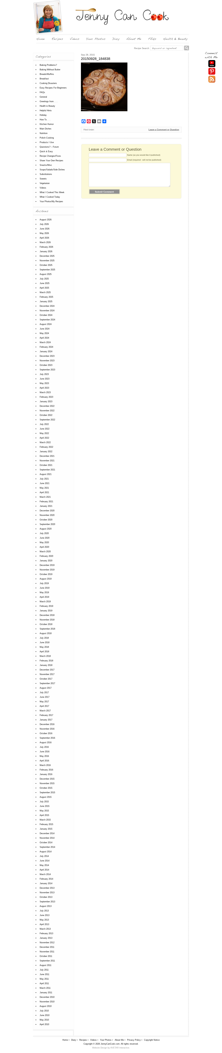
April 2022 (44, 438)
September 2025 (47, 269)
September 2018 (47, 629)
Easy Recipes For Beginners (53, 88)
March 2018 (45, 656)
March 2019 (45, 601)
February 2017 (46, 715)
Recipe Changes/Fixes (50, 156)
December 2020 (47, 510)
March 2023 (45, 392)
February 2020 (46, 556)
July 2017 (44, 692)
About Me (119, 1040)
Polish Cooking (47, 138)
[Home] (40, 39)
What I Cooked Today (50, 197)
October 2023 (46, 365)
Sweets (43, 178)
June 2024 (44, 329)
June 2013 (44, 915)
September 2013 (47, 901)
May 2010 (44, 1020)
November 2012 (47, 942)
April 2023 (44, 388)
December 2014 (47, 833)
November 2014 (47, 838)
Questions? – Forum (49, 147)
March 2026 (45, 242)
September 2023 (47, 369)
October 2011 (46, 956)
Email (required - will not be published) (144, 160)
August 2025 (46, 274)
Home (65, 1040)
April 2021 (44, 492)
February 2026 (46, 247)
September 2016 (47, 738)
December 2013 (47, 888)
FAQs (42, 92)
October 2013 (46, 897)
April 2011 (44, 983)
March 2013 (45, 929)
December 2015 (47, 779)
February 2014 (46, 879)
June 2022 (44, 429)
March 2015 (45, 820)
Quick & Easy (46, 151)
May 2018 (44, 647)
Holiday (43, 115)
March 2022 (45, 442)
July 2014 (44, 856)
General (43, 97)
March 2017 (45, 710)
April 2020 (44, 547)
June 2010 (44, 1015)
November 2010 (47, 1001)
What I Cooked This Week (52, 192)
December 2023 (47, 356)
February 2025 (46, 297)
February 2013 (46, 933)
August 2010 (46, 1006)
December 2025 (47, 256)
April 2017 (44, 706)
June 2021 (44, 483)
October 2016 (46, 733)
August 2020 (46, 529)
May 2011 (44, 979)
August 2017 (46, 688)
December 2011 (47, 947)
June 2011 (44, 974)
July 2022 (44, 424)
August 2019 (46, 579)
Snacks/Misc (46, 165)
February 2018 (46, 660)
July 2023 (44, 374)
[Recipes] (57, 39)
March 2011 (45, 988)
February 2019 (46, 606)
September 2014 (47, 847)
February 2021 (46, 501)
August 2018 (46, 633)
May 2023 (44, 383)
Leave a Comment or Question (164, 129)
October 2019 (46, 574)
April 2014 (44, 870)
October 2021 (46, 465)
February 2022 (46, 447)
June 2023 (44, 379)
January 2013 (46, 938)
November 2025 (47, 260)
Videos (43, 188)
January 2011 (46, 992)
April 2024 (44, 338)
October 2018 (46, 624)
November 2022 (47, 410)
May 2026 (44, 233)
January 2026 (46, 251)
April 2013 (44, 924)
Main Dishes (45, 128)
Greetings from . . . (49, 101)
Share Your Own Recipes (51, 160)
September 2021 (47, 469)
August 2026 (46, 219)
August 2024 (46, 324)
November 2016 (47, 729)
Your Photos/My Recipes (51, 201)
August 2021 (46, 474)
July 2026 (44, 224)
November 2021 (47, 460)
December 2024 (47, 306)
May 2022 (44, 433)
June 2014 (44, 860)
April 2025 (44, 288)
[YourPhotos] (95, 39)
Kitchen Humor (47, 124)
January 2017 (46, 720)
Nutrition (43, 133)
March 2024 (45, 342)
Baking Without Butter (50, 69)
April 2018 (44, 651)
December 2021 (47, 456)
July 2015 (44, 801)
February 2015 (46, 824)
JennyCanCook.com (110, 1044)
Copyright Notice (152, 1040)
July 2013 (44, 910)
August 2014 (46, 851)
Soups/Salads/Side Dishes (52, 169)
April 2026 (44, 238)
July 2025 (44, 278)
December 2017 (47, 669)
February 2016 (46, 770)
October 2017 (46, 679)
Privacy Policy (134, 1040)
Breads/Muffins (47, 74)
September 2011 (47, 960)
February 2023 (46, 397)
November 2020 (47, 515)
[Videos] (74, 39)
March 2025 (45, 292)
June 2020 (44, 538)
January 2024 (46, 351)
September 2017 (47, 683)
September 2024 (47, 319)
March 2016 (45, 765)
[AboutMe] (133, 39)
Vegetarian (45, 183)
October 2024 (46, 315)
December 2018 (47, 615)
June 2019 (44, 588)
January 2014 (46, 883)
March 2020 (45, 551)
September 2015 (47, 792)
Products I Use (47, 142)
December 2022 (47, 406)
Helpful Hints (46, 110)
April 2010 (44, 1024)
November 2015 (47, 783)
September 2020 (47, 524)
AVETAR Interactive (119, 1048)
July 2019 (44, 583)
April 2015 (44, 815)
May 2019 (44, 592)
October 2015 (46, 788)
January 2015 (46, 829)
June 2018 (44, 642)
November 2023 (47, 360)
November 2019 (47, 569)
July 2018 (44, 638)
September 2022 (47, 419)
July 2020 (44, 533)
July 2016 (44, 747)
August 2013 (46, 906)
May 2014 (44, 865)
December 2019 (47, 565)
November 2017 (47, 674)
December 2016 (47, 724)
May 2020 (44, 542)
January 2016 (46, 774)
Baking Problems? (48, 65)
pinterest (211, 71)
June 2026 (44, 228)
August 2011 (45, 965)
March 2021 (45, 497)
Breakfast (44, 78)
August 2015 (46, 797)
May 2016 (44, 756)
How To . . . (45, 119)
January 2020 (46, 560)
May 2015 (44, 810)
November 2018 (47, 619)
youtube (211, 63)
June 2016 (44, 751)
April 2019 (44, 597)
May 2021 (44, 488)
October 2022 (46, 415)
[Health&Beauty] (175, 39)
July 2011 (44, 970)
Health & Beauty (47, 106)
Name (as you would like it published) (143, 155)
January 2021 (46, 506)
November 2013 (47, 892)
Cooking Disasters (48, 83)
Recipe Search (141, 48)
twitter (211, 79)
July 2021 (44, 479)
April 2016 (44, 760)
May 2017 (44, 701)
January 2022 (46, 451)
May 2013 (44, 920)
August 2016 (46, 742)
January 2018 (46, 665)
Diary (73, 1040)
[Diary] (115, 39)
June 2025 (44, 283)
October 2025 (46, 265)
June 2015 (44, 806)
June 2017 (44, 697)
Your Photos (105, 1040)
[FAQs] (152, 39)
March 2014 (45, 874)
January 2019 (46, 610)
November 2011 (47, 951)
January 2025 (46, 301)
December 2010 (47, 997)
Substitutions (46, 174)
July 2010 (44, 1010)
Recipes (83, 1040)
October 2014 (46, 842)
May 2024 (44, 333)
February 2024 (46, 347)
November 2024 (47, 310)
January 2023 (46, 401)
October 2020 (46, 519)
